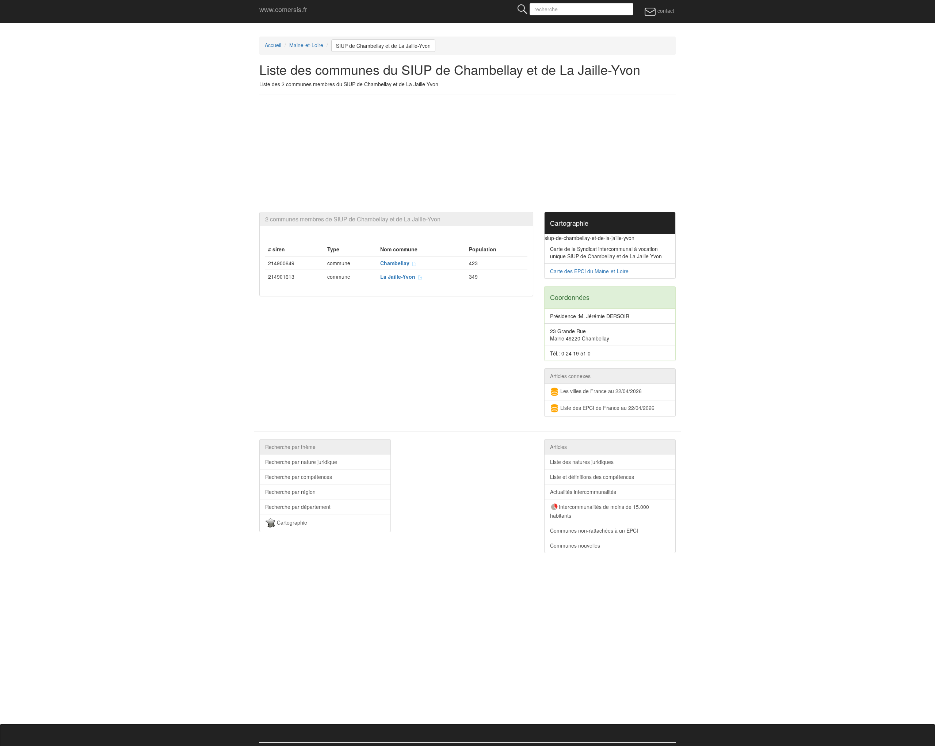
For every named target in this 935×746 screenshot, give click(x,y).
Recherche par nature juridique (301, 461)
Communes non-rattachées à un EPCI (594, 530)
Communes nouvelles (575, 545)
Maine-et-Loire (306, 45)
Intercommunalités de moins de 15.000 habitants (599, 511)
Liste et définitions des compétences (592, 476)
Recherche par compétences (298, 476)
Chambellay (396, 263)
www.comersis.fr (283, 9)
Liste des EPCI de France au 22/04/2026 (606, 407)
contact (665, 10)
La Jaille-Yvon (399, 276)
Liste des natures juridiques (582, 461)
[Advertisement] (478, 153)
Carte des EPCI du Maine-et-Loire (589, 271)
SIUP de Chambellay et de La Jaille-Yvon (383, 45)
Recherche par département (298, 506)
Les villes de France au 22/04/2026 (600, 391)
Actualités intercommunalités (583, 491)
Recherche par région (290, 491)
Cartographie (291, 522)
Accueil (273, 45)
